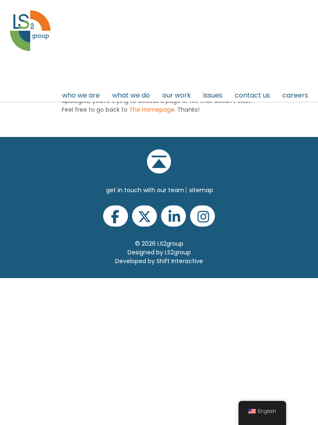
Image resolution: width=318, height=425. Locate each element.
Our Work (176, 95)
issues (212, 95)
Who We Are (81, 95)
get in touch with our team (145, 190)
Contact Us (252, 95)
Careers (295, 95)
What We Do (131, 95)
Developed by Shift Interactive (159, 261)
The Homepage (151, 109)
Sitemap (201, 190)
